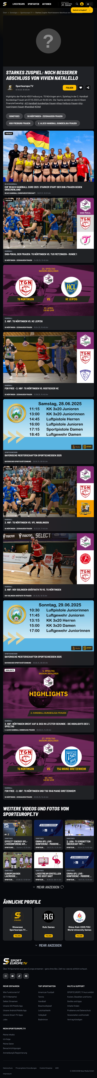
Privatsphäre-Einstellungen (26, 1068)
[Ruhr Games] (48, 917)
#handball (29, 106)
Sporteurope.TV (26, 12)
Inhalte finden (73, 1006)
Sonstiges (13, 12)
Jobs (5, 1019)
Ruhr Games (48, 927)
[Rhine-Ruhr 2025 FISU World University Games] (79, 917)
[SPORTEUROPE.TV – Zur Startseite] (5, 4)
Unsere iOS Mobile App (13, 1006)
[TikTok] (19, 976)
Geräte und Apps (74, 1001)
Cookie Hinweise (46, 1068)
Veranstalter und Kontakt (78, 1015)
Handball (42, 1001)
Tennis (41, 997)
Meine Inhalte (9, 1034)
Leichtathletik (44, 1010)
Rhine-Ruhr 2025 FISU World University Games (79, 928)
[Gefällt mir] (81, 88)
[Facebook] (26, 976)
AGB (57, 1068)
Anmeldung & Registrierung (15, 1053)
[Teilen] (88, 88)
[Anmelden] (82, 4)
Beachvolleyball (45, 1006)
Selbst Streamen (10, 1001)
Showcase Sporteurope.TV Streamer (18, 928)
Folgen (69, 87)
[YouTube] (12, 976)
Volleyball (42, 1015)
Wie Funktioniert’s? (11, 992)
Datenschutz (8, 1068)
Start (5, 12)
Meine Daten (8, 1044)
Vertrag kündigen (74, 1019)
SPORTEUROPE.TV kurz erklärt (80, 992)
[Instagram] (5, 976)
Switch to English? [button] (80, 9)
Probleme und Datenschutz (79, 1010)
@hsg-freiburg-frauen (67, 103)
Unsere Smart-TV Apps (13, 1015)
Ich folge (6, 1039)
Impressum (7, 1074)
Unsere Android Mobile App (15, 1010)
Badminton (43, 1019)
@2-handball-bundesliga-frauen (40, 103)
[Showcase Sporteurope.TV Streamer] (17, 917)
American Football (46, 992)
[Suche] (77, 4)
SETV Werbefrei (10, 997)
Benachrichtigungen (12, 1048)
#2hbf (38, 106)
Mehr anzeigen (50, 945)
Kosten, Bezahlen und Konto (79, 997)
